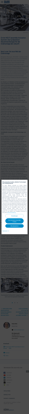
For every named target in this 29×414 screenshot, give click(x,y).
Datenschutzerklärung (11, 212)
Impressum (5, 231)
